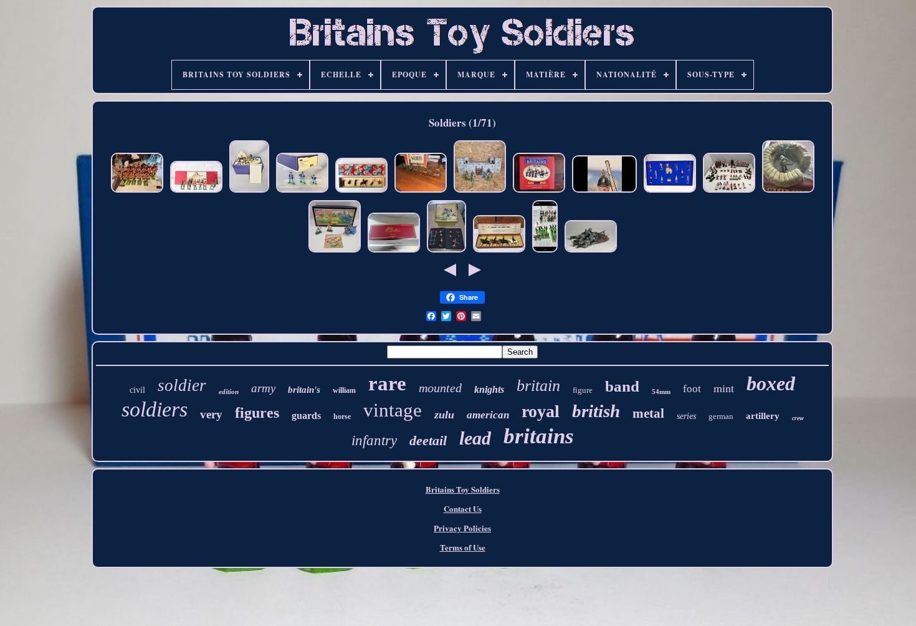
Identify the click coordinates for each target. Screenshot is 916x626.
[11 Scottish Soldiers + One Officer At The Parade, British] (137, 192)
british (596, 411)
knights (489, 389)
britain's (304, 390)
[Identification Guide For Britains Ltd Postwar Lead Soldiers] (604, 192)
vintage (392, 410)
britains (538, 436)
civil (137, 390)
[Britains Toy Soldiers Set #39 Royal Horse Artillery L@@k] (420, 192)
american (488, 415)
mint (723, 387)
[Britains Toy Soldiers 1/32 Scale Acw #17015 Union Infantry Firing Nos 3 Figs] (302, 192)
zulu (444, 414)
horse (342, 416)
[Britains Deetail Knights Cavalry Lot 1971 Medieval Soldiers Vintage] (479, 192)
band (622, 386)
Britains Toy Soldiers (463, 489)
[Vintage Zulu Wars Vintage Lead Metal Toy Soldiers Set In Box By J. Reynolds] (196, 192)
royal (541, 411)
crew (798, 418)
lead (475, 438)
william (344, 390)
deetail (428, 440)
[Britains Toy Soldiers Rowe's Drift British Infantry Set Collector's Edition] (393, 252)
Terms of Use (462, 547)
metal (648, 413)
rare (387, 383)
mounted (440, 388)
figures (257, 413)
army (263, 388)
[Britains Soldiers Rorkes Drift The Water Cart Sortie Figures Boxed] (446, 252)
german (720, 416)
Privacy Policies (462, 528)
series (686, 416)
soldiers (155, 409)
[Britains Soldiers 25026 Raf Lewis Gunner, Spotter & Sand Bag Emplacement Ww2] (788, 192)
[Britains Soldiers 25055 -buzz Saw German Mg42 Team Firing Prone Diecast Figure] (590, 252)
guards (306, 415)
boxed (771, 383)
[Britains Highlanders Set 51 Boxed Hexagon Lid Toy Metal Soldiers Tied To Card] (361, 192)
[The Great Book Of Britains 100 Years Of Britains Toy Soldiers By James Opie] (539, 192)
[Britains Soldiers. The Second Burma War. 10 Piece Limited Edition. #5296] (670, 192)
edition (229, 391)
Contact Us (463, 508)
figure (583, 390)
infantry (374, 440)
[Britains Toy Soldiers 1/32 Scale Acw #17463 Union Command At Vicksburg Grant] (249, 192)
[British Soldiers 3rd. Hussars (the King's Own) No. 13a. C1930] (499, 252)
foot (692, 389)
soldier (182, 385)
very (211, 414)
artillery (763, 416)
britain (538, 386)
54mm (661, 391)
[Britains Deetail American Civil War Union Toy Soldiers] (545, 252)
